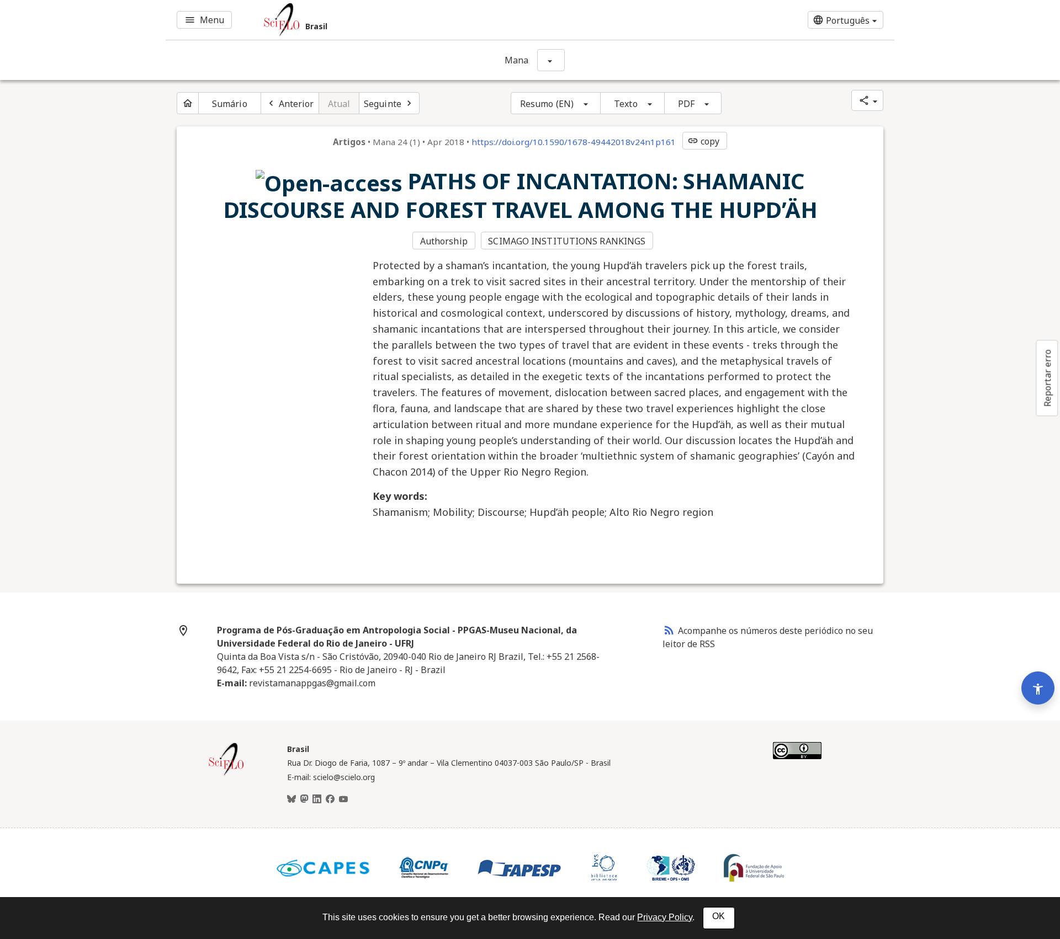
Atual (339, 104)
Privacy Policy (664, 917)
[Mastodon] (304, 799)
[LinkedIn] (316, 799)
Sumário (229, 104)
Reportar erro (1047, 378)
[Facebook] (330, 799)
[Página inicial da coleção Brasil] (226, 774)
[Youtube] (343, 799)
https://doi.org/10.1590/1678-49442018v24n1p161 (573, 141)
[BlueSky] (291, 799)
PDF (686, 104)
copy (703, 141)
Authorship (444, 241)
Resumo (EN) (547, 104)
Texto (626, 104)
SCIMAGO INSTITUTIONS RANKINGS (566, 241)
